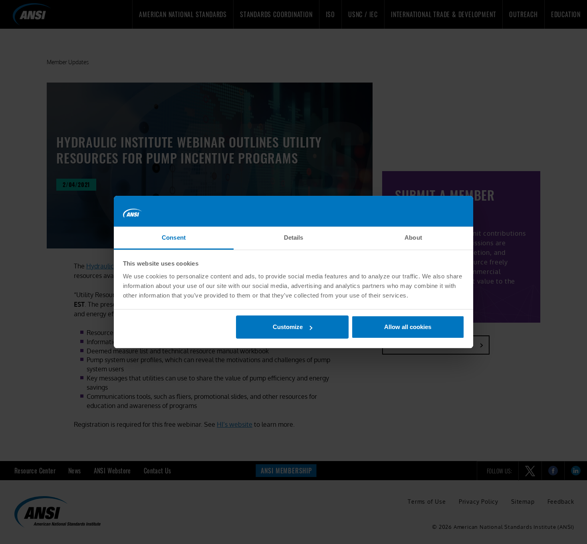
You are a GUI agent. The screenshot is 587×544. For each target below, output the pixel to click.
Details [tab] (293, 237)
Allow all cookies (407, 326)
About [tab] (413, 237)
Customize (288, 326)
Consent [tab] (174, 237)
